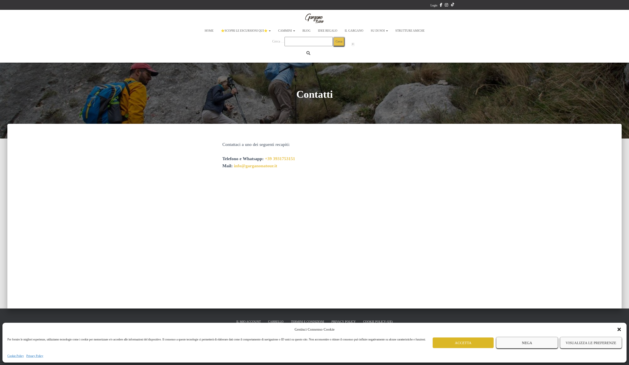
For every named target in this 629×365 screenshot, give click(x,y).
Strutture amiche (410, 30)
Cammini (285, 30)
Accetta (463, 343)
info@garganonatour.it (255, 165)
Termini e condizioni (307, 321)
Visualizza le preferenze (591, 343)
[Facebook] (441, 5)
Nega (527, 343)
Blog (306, 30)
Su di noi (378, 30)
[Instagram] (446, 5)
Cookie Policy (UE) (378, 321)
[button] (619, 329)
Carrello (276, 321)
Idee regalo (327, 30)
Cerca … (278, 41)
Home (209, 30)
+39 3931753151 (280, 158)
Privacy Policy (34, 356)
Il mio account (248, 321)
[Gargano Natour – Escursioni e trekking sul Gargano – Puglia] (314, 18)
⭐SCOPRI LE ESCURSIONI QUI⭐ (244, 30)
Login (433, 5)
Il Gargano (354, 30)
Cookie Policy (15, 356)
